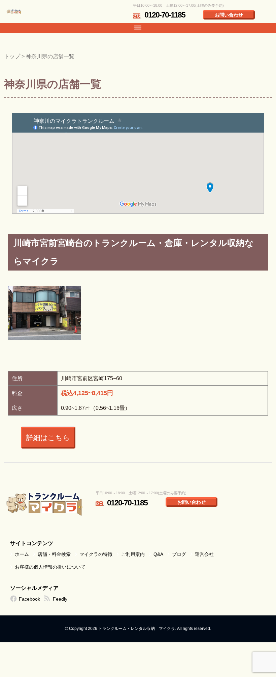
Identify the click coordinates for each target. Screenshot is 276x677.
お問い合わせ (229, 14)
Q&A (158, 554)
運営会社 (204, 554)
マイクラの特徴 (95, 554)
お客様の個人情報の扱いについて (50, 567)
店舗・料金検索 (54, 554)
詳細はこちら (48, 437)
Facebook (29, 599)
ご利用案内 (133, 554)
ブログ (179, 554)
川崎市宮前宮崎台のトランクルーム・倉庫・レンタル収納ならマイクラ (133, 252)
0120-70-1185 (164, 15)
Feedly (60, 599)
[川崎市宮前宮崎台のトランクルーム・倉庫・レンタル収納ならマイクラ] (44, 313)
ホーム (22, 554)
